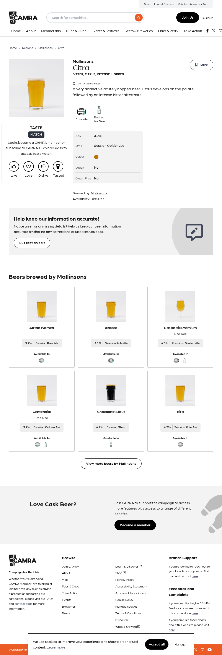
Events (67, 599)
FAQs (49, 598)
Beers (66, 613)
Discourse (122, 619)
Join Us (188, 17)
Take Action (70, 593)
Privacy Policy (124, 579)
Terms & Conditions (128, 613)
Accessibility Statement (131, 586)
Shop (147, 3)
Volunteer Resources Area (193, 3)
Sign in (207, 17)
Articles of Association (130, 593)
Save (204, 65)
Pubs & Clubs (70, 586)
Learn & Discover (164, 3)
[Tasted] (58, 166)
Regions (27, 47)
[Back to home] (23, 17)
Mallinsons (45, 47)
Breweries (69, 606)
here (195, 576)
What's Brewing (126, 626)
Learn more (56, 647)
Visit (65, 579)
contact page (24, 603)
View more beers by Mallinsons (111, 463)
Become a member (135, 525)
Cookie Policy (124, 599)
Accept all (157, 644)
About (66, 572)
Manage (180, 644)
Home (13, 47)
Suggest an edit (32, 242)
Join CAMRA (70, 566)
